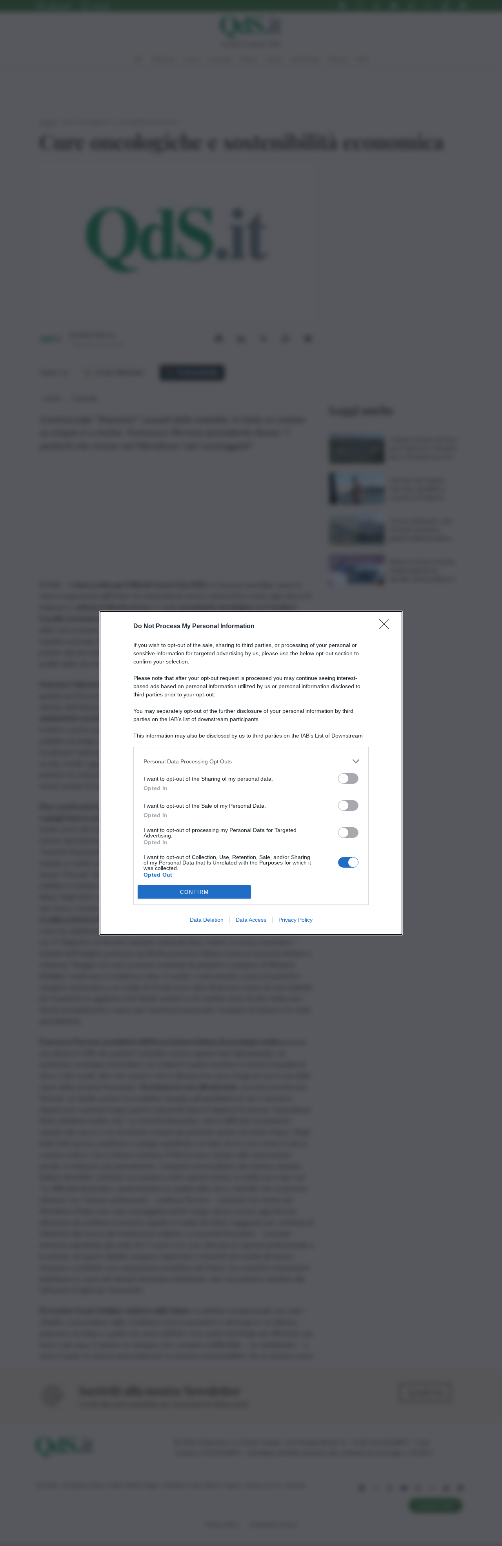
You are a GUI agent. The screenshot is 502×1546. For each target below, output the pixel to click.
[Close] (386, 626)
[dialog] (251, 773)
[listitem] (251, 761)
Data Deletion (207, 920)
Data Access (251, 920)
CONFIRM (194, 892)
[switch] (348, 778)
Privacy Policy (295, 920)
